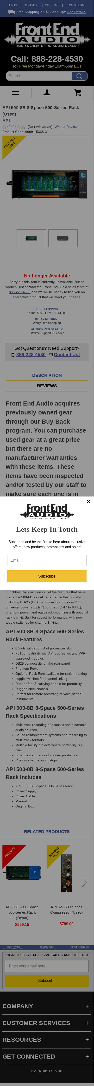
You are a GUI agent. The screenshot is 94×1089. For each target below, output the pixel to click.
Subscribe (47, 576)
